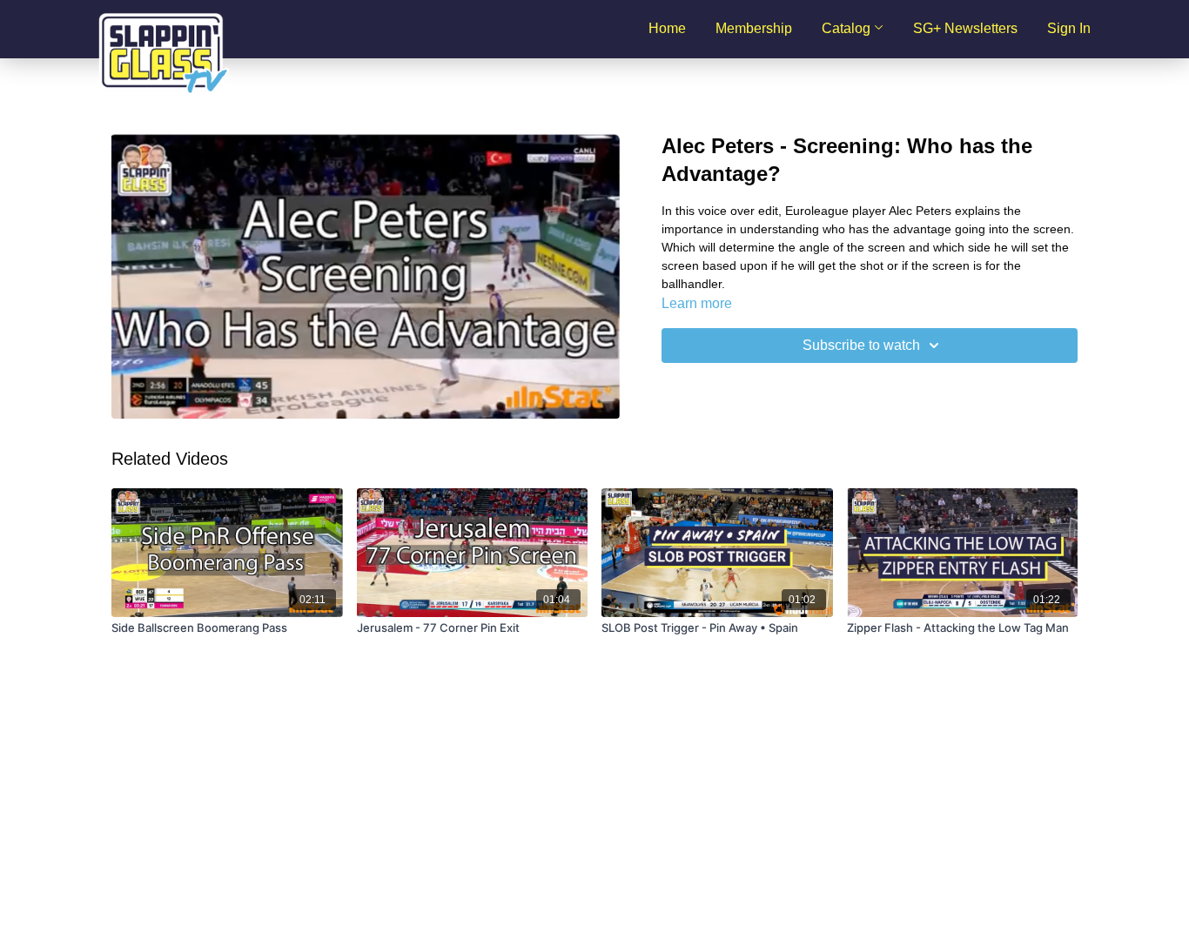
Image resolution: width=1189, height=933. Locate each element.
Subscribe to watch (861, 345)
